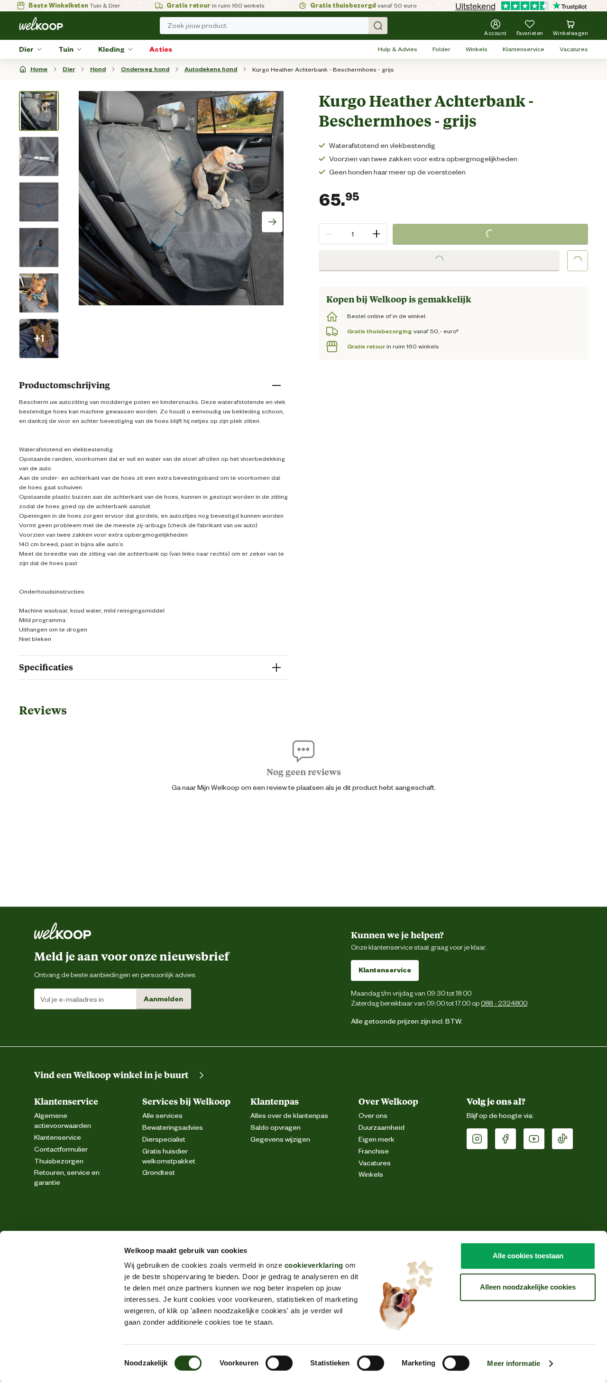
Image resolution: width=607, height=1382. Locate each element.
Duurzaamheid (382, 1128)
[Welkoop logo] (41, 23)
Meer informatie (513, 1363)
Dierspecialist (163, 1139)
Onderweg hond (145, 68)
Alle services (162, 1116)
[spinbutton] (353, 233)
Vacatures (574, 49)
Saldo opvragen (275, 1128)
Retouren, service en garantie (67, 1178)
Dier (26, 49)
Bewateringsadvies (172, 1128)
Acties (160, 49)
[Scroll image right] (272, 221)
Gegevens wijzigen (280, 1139)
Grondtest (158, 1173)
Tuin (66, 49)
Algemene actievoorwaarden (62, 1121)
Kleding (111, 49)
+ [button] (376, 233)
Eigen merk (377, 1139)
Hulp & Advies (397, 49)
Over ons (373, 1116)
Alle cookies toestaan (528, 1256)
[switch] (279, 1363)
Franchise (374, 1151)
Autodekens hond (210, 68)
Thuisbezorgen (58, 1161)
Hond (98, 68)
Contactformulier (61, 1149)
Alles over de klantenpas (289, 1116)
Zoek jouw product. (197, 25)
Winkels (476, 49)
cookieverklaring (314, 1265)
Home (38, 68)
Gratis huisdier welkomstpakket (168, 1156)
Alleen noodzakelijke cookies (528, 1287)
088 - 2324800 (504, 1003)
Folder (441, 49)
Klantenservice (523, 49)
